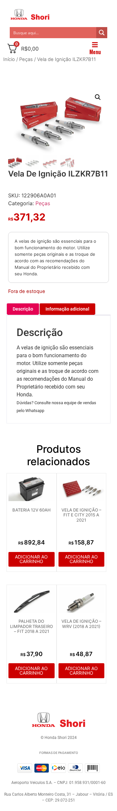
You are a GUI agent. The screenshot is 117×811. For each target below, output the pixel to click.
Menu (95, 52)
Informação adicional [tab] (67, 309)
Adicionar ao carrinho (31, 559)
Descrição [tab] (23, 309)
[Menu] (95, 44)
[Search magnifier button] (101, 32)
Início (9, 59)
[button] (98, 97)
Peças (26, 59)
